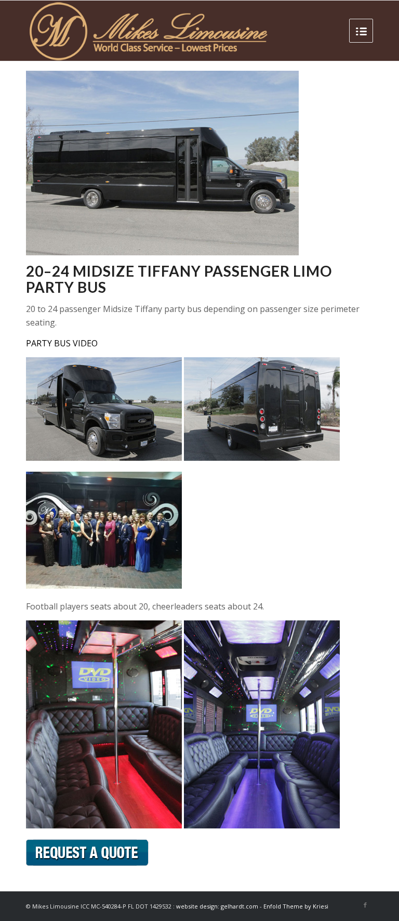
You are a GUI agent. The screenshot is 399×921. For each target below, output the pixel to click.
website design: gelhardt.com (218, 906)
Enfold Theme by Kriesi (295, 906)
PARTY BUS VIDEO (62, 343)
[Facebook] (365, 905)
